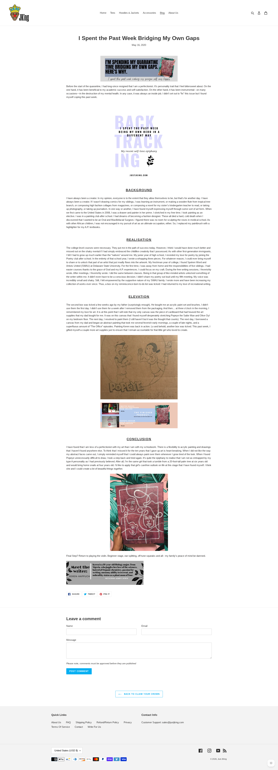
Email (144, 626)
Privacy (128, 722)
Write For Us (94, 726)
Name (69, 626)
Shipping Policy (84, 722)
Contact (79, 726)
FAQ (68, 722)
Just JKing (222, 759)
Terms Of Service (60, 726)
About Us (56, 722)
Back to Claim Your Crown (141, 694)
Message (71, 640)
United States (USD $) (66, 750)
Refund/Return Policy (108, 722)
